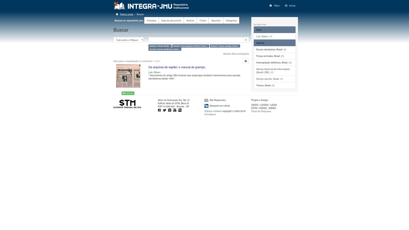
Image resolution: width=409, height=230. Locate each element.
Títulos (202, 20)
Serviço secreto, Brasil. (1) (269, 78)
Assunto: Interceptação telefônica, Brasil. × (190, 46)
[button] (274, 6)
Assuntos (216, 20)
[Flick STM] (179, 109)
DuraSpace (210, 114)
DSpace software (213, 111)
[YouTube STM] (174, 109)
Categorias (231, 20)
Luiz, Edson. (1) (264, 36)
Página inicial (126, 14)
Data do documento (171, 20)
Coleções (151, 20)
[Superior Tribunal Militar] (127, 104)
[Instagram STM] (169, 109)
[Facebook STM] (159, 109)
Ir (246, 39)
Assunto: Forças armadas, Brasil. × (225, 46)
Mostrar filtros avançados (236, 53)
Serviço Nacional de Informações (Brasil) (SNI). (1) (273, 70)
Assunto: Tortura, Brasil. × (160, 46)
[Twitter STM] (164, 109)
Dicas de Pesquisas (261, 111)
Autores (190, 20)
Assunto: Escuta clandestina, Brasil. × (165, 49)
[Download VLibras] (206, 105)
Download (128, 93)
